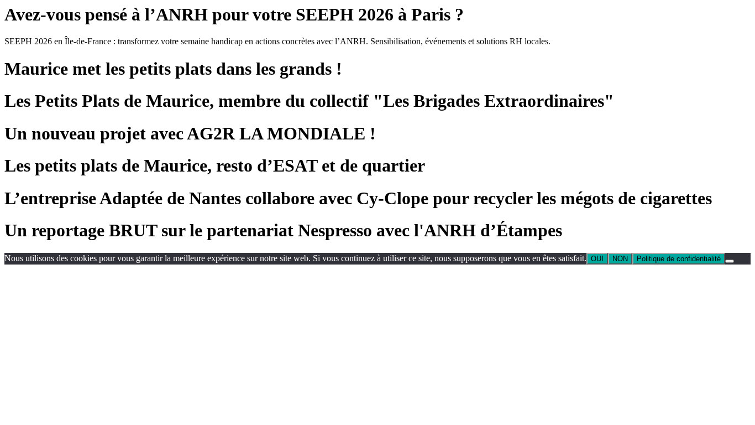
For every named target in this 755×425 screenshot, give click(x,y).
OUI (597, 259)
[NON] (729, 261)
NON (620, 259)
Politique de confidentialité (679, 259)
